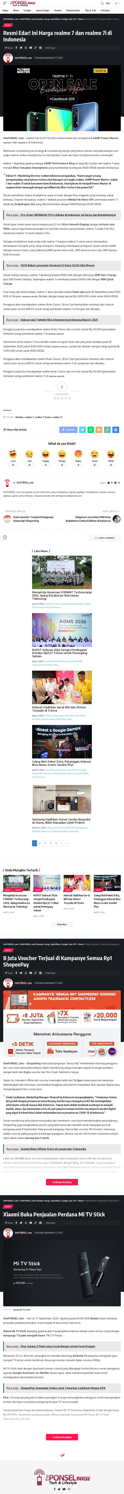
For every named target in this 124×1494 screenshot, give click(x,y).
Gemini (59, 770)
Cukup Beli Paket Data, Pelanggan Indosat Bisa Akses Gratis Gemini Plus (61, 763)
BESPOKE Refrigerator (76, 827)
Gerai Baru (70, 715)
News (8, 25)
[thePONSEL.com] (23, 3)
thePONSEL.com (23, 57)
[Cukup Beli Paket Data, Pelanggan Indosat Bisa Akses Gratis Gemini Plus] (107, 883)
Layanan (44, 719)
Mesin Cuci (46, 831)
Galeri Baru (58, 715)
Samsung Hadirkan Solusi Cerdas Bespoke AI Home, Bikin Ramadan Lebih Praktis (61, 821)
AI (46, 661)
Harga (35, 773)
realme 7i (23, 142)
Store (69, 719)
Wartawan (56, 607)
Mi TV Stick (55, 1323)
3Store (49, 715)
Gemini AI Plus (71, 770)
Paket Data (61, 719)
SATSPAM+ (84, 773)
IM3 (40, 773)
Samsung (73, 831)
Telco (55, 665)
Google (82, 770)
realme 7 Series (43, 417)
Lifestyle (36, 831)
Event (49, 603)
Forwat (55, 603)
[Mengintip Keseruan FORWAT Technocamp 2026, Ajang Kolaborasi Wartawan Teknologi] (16, 883)
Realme (19, 417)
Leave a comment (106, 538)
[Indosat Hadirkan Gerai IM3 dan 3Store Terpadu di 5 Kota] (77, 883)
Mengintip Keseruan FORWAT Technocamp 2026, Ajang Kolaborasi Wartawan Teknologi (62, 595)
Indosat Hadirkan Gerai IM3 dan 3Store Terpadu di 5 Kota (59, 708)
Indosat (64, 661)
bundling (50, 770)
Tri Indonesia (38, 777)
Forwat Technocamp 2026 (72, 603)
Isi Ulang (56, 773)
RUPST (79, 661)
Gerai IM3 (80, 715)
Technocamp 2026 (41, 607)
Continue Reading (62, 1182)
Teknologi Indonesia (42, 665)
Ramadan (63, 831)
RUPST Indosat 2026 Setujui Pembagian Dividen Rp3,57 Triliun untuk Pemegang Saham (59, 653)
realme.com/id (29, 296)
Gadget (9, 1462)
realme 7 (7, 142)
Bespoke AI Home (56, 827)
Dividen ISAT (54, 661)
